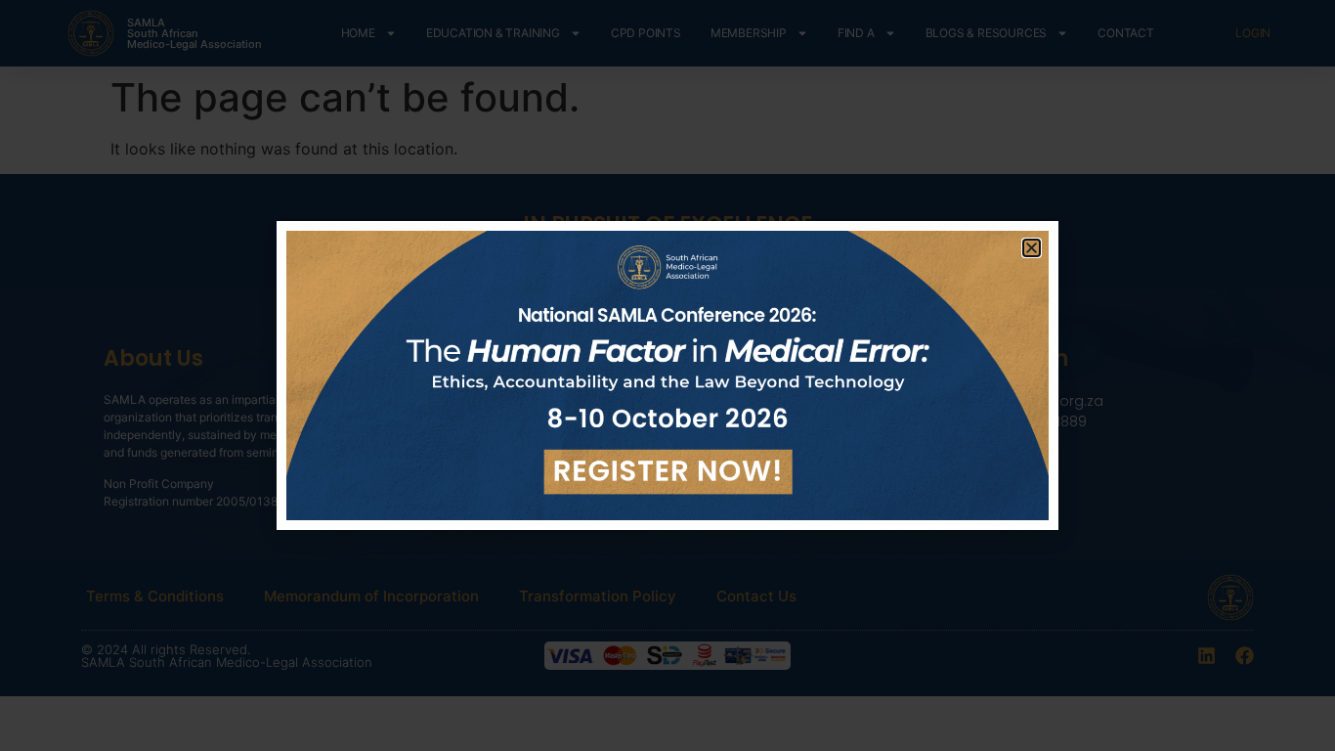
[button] (1031, 248)
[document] (667, 375)
